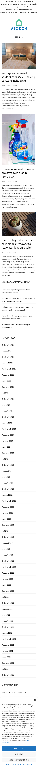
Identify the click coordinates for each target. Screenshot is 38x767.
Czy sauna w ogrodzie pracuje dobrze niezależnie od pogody (16, 291)
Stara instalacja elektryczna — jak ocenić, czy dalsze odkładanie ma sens (18, 299)
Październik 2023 (9, 501)
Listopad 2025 (7, 363)
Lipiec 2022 (6, 585)
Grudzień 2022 (8, 561)
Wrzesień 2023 (8, 507)
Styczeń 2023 (7, 555)
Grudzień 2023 (8, 489)
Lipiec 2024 (6, 447)
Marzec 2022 (7, 609)
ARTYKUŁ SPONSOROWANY (14, 692)
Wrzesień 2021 (8, 645)
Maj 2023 (6, 531)
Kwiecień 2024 (8, 465)
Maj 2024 (6, 459)
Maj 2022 (6, 597)
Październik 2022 (9, 567)
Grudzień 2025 (8, 357)
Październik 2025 (9, 369)
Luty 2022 (6, 615)
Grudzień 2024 (8, 417)
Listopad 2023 (7, 495)
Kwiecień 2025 (8, 399)
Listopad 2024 (7, 423)
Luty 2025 (6, 405)
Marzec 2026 (7, 351)
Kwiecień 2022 (8, 603)
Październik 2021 (9, 639)
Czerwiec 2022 (8, 591)
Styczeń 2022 (7, 621)
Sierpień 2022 (7, 579)
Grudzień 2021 (8, 627)
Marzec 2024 (7, 471)
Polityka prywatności (26, 764)
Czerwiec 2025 (8, 387)
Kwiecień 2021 (8, 675)
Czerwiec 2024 (8, 453)
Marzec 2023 (7, 543)
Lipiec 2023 (6, 519)
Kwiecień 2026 (8, 345)
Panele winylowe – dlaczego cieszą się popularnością (16, 325)
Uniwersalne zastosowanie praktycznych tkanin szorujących (18, 172)
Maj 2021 (6, 669)
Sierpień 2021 (7, 651)
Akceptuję (19, 748)
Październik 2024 (9, 429)
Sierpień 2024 (7, 441)
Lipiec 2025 (6, 381)
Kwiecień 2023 (8, 537)
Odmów (19, 754)
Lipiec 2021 (6, 657)
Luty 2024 (6, 477)
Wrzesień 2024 (8, 435)
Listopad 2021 (7, 633)
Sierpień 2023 (7, 513)
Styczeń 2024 (7, 483)
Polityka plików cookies (12, 764)
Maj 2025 (6, 393)
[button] (35, 700)
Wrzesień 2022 (8, 573)
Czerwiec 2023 (8, 525)
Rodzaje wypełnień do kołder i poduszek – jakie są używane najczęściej (18, 76)
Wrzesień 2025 (8, 375)
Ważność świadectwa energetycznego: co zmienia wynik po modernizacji (17, 308)
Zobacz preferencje (19, 760)
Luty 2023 (6, 549)
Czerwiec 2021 (8, 663)
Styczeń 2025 (7, 411)
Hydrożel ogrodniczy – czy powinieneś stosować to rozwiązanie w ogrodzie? (18, 243)
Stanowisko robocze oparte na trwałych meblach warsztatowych (17, 317)
